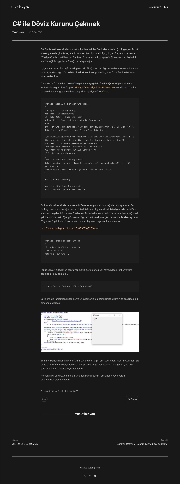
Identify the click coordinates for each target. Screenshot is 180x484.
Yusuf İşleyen (20, 7)
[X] (85, 476)
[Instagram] (90, 476)
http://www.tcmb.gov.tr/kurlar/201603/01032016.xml (70, 228)
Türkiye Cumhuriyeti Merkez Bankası (95, 87)
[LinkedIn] (95, 476)
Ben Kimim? (155, 7)
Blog (165, 7)
